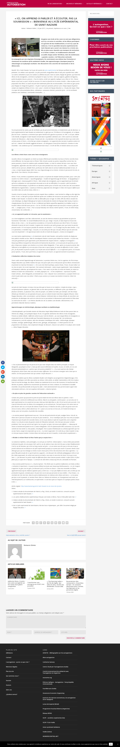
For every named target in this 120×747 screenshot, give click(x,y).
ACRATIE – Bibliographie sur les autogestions (57, 653)
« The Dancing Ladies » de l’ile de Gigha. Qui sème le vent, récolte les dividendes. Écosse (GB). (55, 583)
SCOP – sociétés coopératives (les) (54, 718)
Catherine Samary (49, 662)
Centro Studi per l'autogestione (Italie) (55, 667)
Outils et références (94, 3)
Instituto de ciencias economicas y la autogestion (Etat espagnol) (59, 698)
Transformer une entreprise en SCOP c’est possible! (35, 584)
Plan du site (10, 671)
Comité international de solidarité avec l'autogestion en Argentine (56, 672)
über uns (9, 690)
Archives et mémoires (74, 3)
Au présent (49, 28)
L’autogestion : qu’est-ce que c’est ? (17, 662)
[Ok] (118, 744)
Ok (111, 744)
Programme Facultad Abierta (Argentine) (56, 709)
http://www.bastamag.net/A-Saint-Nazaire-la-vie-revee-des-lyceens (41, 486)
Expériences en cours (60, 28)
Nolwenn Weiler (31, 28)
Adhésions (9, 653)
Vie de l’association (55, 3)
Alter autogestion (48, 657)
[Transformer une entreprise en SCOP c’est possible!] (36, 574)
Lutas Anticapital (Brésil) (51, 704)
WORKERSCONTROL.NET (50, 736)
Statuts (8, 685)
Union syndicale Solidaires (51, 727)
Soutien (8, 680)
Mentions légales (11, 667)
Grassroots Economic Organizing (53, 693)
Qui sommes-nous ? (12, 676)
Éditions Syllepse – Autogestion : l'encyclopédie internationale (58, 683)
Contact (109, 3)
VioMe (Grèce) (47, 732)
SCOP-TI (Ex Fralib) (49, 722)
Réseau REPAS (47, 713)
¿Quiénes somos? (11, 694)
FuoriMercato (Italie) (49, 688)
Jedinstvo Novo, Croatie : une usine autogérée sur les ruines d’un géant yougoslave (16, 583)
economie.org (47, 677)
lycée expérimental (50, 70)
